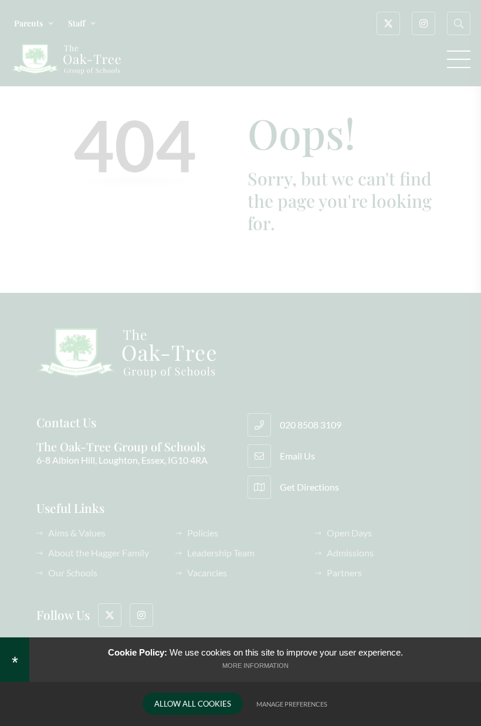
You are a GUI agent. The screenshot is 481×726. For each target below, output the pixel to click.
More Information (255, 665)
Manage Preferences (291, 704)
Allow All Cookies (192, 703)
